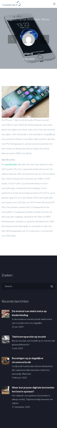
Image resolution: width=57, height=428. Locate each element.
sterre (28, 53)
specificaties (11, 164)
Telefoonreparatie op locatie (29, 336)
